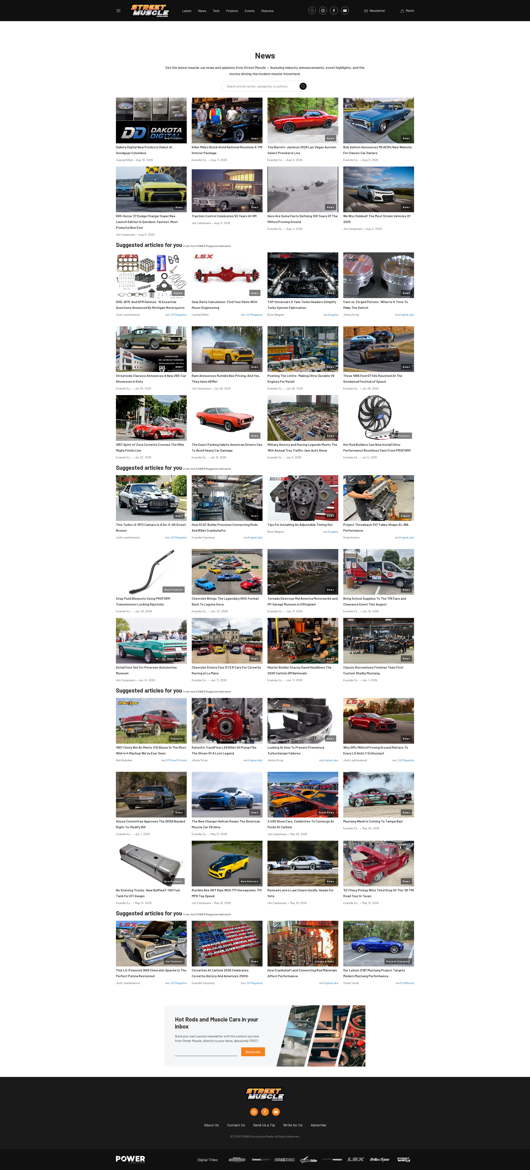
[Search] (303, 86)
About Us (211, 1125)
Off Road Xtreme (176, 760)
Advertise (318, 1125)
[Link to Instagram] (323, 10)
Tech (216, 11)
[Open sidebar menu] (118, 10)
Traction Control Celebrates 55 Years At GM (224, 216)
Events (250, 11)
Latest (187, 11)
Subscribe (253, 1052)
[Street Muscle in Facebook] (265, 1112)
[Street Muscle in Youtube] (276, 1112)
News (202, 11)
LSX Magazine (178, 314)
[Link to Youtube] (345, 10)
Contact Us (236, 1125)
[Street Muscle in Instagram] (254, 1112)
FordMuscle (407, 983)
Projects (232, 11)
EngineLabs (406, 314)
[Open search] (312, 10)
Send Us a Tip (264, 1125)
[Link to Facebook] (334, 10)
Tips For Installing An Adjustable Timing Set (300, 524)
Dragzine (333, 314)
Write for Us (292, 1125)
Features (267, 11)
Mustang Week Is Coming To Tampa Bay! (373, 821)
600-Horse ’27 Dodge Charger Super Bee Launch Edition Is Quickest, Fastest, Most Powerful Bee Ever (147, 221)
